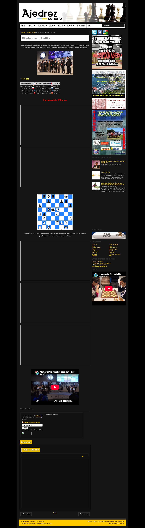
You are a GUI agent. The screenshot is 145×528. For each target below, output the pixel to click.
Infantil (94, 249)
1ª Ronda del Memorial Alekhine (36, 38)
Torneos (30, 26)
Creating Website (104, 521)
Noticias (94, 254)
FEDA (93, 246)
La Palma (112, 251)
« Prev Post (26, 514)
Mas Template (120, 521)
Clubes (69, 26)
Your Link (29, 521)
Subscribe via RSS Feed (32, 422)
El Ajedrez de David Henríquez (101, 263)
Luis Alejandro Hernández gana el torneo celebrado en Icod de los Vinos (112, 183)
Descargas (41, 26)
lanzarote (95, 252)
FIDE (110, 246)
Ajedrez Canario (35, 523)
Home (23, 32)
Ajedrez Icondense (97, 261)
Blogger (122, 523)
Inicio (23, 26)
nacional (111, 252)
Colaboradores (113, 244)
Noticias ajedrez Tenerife (99, 266)
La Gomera (95, 251)
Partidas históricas (114, 254)
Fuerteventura (96, 248)
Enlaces (60, 26)
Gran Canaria (113, 248)
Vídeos (51, 26)
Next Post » (84, 514)
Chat (89, 26)
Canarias (94, 244)
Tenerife (94, 255)
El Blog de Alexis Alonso (99, 265)
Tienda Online (80, 26)
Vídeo (110, 255)
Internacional (31, 32)
